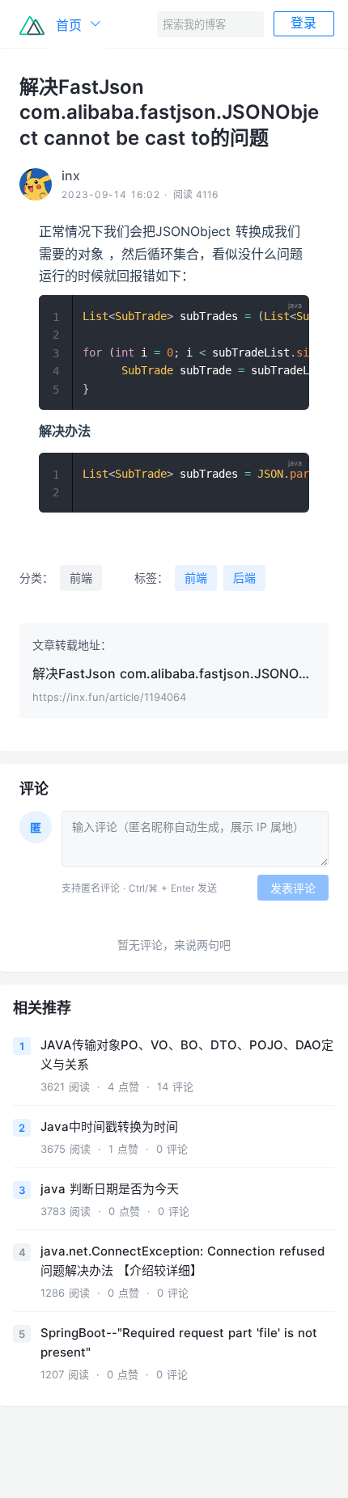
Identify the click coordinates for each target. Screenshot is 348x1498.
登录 (303, 23)
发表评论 (293, 888)
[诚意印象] (32, 24)
